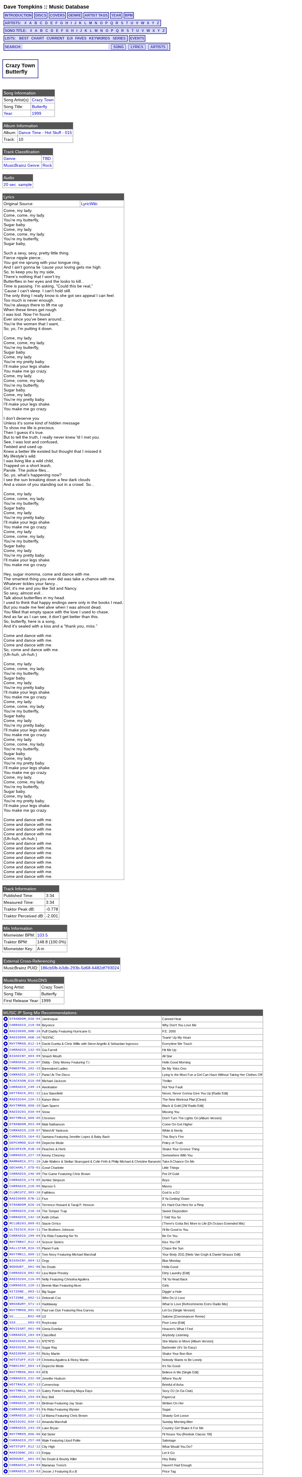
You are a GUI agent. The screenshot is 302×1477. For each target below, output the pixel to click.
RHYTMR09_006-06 (24, 1434)
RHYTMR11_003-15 (24, 1391)
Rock (47, 165)
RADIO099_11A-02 (24, 1353)
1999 (36, 113)
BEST (24, 38)
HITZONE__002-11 (24, 1298)
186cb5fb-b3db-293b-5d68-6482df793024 (79, 967)
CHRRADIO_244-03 (24, 1465)
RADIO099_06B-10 (24, 1037)
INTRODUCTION (18, 15)
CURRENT (55, 38)
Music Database (69, 7)
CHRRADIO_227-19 (24, 1155)
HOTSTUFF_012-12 (24, 1446)
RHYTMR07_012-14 (24, 1242)
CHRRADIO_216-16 (24, 1211)
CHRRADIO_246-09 (24, 1174)
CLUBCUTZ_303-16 (24, 1192)
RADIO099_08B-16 (24, 1031)
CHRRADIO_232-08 (24, 1378)
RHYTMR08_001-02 (24, 1310)
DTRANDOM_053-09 (24, 1124)
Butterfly (39, 106)
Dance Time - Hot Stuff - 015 (45, 132)
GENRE (74, 15)
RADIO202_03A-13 (24, 1422)
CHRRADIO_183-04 (24, 1335)
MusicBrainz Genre (21, 165)
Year (8, 113)
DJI (70, 38)
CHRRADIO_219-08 (24, 1025)
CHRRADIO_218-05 (24, 1186)
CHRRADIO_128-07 (24, 1130)
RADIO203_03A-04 (24, 1112)
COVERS (57, 15)
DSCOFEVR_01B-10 (24, 1149)
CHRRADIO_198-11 (24, 1403)
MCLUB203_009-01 (24, 1223)
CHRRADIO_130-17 (24, 1074)
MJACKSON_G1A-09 (24, 1081)
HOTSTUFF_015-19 (24, 1360)
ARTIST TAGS (96, 15)
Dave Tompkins (23, 7)
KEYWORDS (99, 38)
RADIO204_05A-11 (24, 1341)
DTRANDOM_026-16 (24, 1205)
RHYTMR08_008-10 (24, 1105)
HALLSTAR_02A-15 (24, 1248)
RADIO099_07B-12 (24, 1198)
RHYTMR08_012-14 (24, 1043)
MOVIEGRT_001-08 (24, 1329)
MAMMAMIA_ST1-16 (24, 1161)
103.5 (42, 935)
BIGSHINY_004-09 (24, 1056)
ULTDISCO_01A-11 (24, 1229)
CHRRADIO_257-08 (24, 1440)
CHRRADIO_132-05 (24, 1050)
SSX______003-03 (24, 1322)
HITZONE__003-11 (24, 1291)
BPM (129, 15)
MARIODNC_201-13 (24, 1453)
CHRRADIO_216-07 (24, 1062)
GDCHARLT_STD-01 (24, 1167)
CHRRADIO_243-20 (24, 1428)
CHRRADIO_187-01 (24, 1409)
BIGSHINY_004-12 (24, 1260)
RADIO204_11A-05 (24, 1279)
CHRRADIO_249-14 (24, 1087)
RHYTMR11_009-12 (24, 1254)
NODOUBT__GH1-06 (24, 1267)
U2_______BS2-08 (24, 1316)
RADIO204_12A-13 (24, 1099)
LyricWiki (89, 203)
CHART (37, 38)
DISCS (40, 15)
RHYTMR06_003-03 (24, 1372)
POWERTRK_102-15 (24, 1068)
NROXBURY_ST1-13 (24, 1304)
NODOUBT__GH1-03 (24, 1459)
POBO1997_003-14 (24, 1366)
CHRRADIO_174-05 (24, 1180)
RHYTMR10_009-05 (24, 1118)
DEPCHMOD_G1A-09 (24, 1143)
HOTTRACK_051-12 (24, 1093)
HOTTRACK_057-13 (24, 1384)
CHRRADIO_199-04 (24, 1236)
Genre (9, 158)
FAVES (80, 38)
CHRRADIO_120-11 (24, 1285)
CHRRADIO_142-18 (24, 1217)
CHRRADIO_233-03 (24, 1471)
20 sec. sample (18, 184)
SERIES (119, 38)
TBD (46, 158)
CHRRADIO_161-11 (24, 1415)
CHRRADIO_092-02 (24, 1273)
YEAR (116, 15)
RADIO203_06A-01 (24, 1347)
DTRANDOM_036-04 (24, 1019)
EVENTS (137, 38)
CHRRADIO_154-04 (24, 1397)
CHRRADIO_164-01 (24, 1136)
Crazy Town (43, 99)
